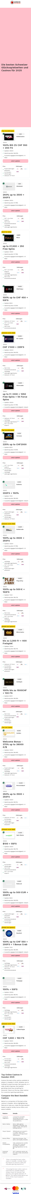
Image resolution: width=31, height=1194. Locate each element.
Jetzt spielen (15, 161)
